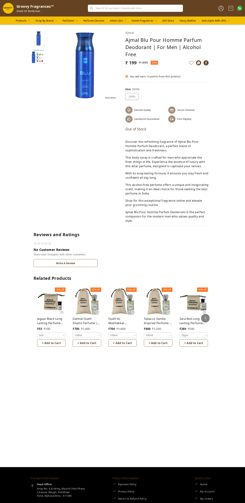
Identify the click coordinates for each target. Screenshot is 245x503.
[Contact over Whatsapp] (239, 8)
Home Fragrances (142, 20)
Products (21, 20)
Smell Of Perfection (28, 11)
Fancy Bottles (188, 20)
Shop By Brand (45, 20)
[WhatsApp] (198, 62)
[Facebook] (206, 62)
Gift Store (168, 20)
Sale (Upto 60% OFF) (214, 20)
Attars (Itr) (116, 20)
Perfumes (68, 20)
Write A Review (65, 263)
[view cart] (231, 8)
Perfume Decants (94, 20)
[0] (231, 8)
